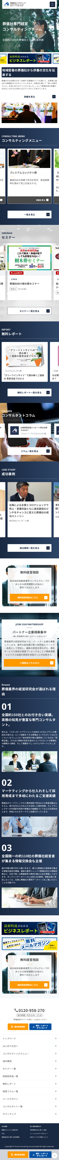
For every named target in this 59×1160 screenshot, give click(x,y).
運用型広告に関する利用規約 (10, 1137)
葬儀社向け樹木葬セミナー (24, 283)
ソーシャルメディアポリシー (39, 1133)
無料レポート (9, 1083)
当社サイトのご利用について (39, 1137)
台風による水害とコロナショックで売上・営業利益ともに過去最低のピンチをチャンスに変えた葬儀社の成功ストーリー (29, 510)
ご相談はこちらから (29, 662)
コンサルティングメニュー (16, 1053)
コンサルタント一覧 (13, 1106)
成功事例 (7, 1061)
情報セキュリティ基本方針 (10, 1130)
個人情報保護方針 (35, 1126)
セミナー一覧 (9, 1068)
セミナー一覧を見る (29, 311)
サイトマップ (9, 1114)
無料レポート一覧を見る (29, 392)
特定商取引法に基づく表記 (38, 1130)
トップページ (9, 1038)
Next (29, 64)
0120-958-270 (32, 1010)
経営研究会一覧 (10, 1076)
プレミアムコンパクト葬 (23, 172)
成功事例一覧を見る (29, 548)
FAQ (3, 1133)
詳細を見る (29, 96)
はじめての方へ (10, 1046)
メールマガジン (10, 1098)
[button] (52, 4)
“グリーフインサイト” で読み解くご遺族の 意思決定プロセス (24, 377)
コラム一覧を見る (29, 451)
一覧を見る (29, 214)
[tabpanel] (25, 362)
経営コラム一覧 (10, 1091)
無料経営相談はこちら (28, 597)
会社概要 (4, 1126)
